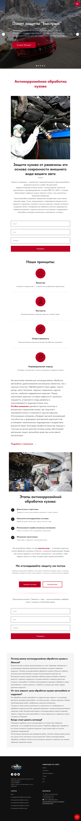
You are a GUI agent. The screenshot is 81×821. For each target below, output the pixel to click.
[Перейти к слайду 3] (40, 65)
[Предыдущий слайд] (3, 34)
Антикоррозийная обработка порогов (20, 805)
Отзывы (44, 776)
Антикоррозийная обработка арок (19, 808)
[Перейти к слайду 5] (44, 65)
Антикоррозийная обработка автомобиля (21, 797)
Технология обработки (47, 773)
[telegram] (12, 774)
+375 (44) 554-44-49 (48, 796)
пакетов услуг (44, 548)
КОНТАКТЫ (46, 791)
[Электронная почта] (18, 774)
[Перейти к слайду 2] (38, 65)
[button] (52, 584)
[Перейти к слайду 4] (42, 65)
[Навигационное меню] (77, 4)
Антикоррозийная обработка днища (19, 800)
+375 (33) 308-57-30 (48, 798)
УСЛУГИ (14, 791)
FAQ (43, 779)
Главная (44, 767)
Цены (12, 794)
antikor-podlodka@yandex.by (51, 799)
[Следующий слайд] (77, 34)
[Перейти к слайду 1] (36, 65)
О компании (45, 770)
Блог (43, 781)
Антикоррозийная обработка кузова (19, 802)
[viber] (15, 774)
